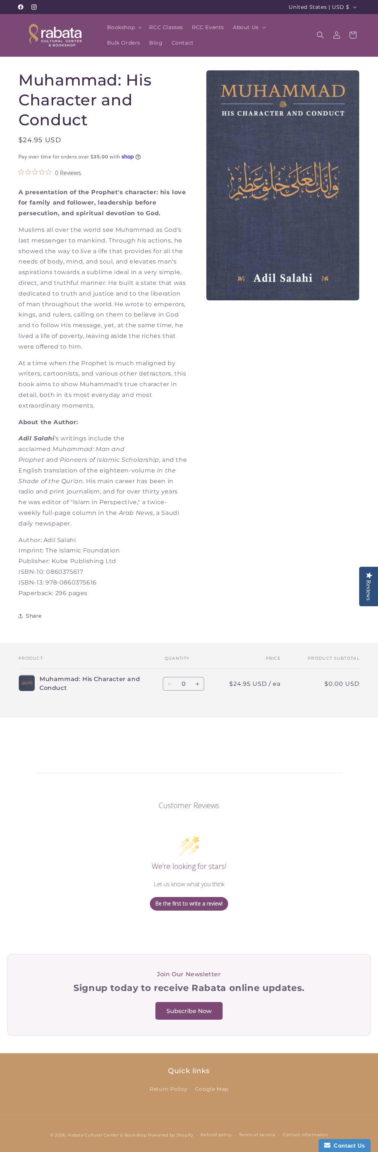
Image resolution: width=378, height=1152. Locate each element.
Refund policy (215, 1134)
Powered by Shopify (170, 1135)
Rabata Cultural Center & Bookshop (107, 1135)
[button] (124, 27)
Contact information (305, 1134)
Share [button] (34, 615)
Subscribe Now (189, 1011)
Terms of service (257, 1134)
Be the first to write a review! (189, 903)
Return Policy (169, 1089)
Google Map (211, 1089)
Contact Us (347, 1145)
